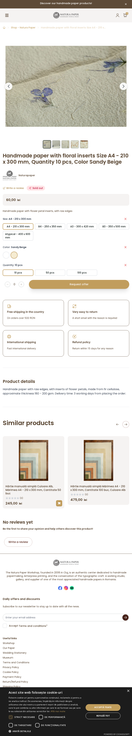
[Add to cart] (59, 503)
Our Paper (9, 648)
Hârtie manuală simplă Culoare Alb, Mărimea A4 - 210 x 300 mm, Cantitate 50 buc (33, 490)
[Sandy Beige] (14, 255)
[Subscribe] (125, 617)
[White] (6, 255)
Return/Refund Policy (15, 681)
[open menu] (7, 15)
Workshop (9, 643)
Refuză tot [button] (103, 715)
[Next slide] (125, 424)
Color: (14, 247)
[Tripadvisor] (72, 588)
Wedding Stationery (14, 653)
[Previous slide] (117, 424)
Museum (8, 657)
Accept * (28, 626)
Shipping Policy (11, 686)
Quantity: (13, 265)
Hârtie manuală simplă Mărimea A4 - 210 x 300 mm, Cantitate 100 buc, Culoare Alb (97, 488)
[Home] (4, 27)
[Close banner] (125, 4)
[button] (45, 731)
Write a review (18, 542)
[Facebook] (60, 588)
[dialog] (66, 711)
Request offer (79, 284)
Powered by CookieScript (116, 734)
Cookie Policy (11, 672)
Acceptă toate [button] (103, 707)
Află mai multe (58, 711)
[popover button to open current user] (117, 15)
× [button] (128, 691)
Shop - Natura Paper (23, 27)
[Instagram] (66, 588)
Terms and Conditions (16, 662)
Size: (17, 219)
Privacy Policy (11, 667)
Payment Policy (12, 677)
